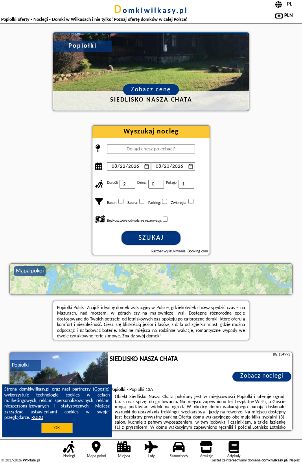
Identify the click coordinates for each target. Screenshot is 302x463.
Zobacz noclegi (262, 376)
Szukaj (151, 238)
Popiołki (20, 365)
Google (101, 389)
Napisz (294, 460)
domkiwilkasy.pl (151, 11)
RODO (37, 417)
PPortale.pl (31, 460)
